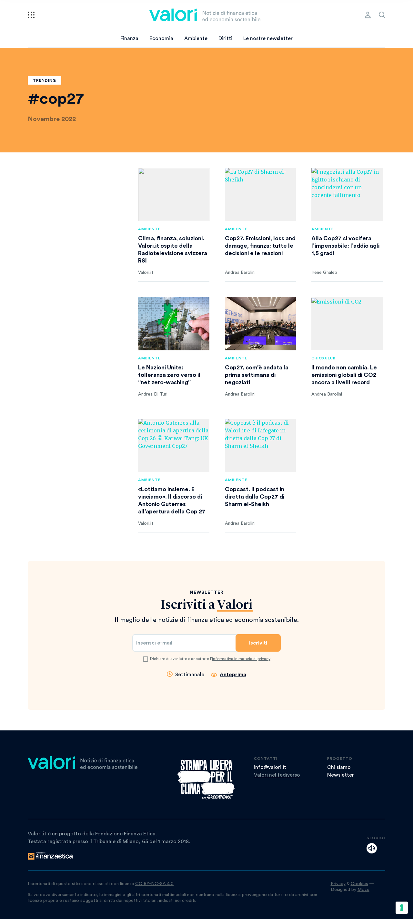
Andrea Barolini (240, 272)
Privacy (338, 884)
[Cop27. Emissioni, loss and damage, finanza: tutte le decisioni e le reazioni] (260, 194)
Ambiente (195, 38)
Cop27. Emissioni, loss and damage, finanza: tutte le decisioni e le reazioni (260, 245)
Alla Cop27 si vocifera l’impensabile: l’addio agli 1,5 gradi (345, 245)
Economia (161, 38)
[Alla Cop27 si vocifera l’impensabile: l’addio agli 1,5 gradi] (347, 194)
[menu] (31, 14)
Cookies (359, 884)
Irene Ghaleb (324, 272)
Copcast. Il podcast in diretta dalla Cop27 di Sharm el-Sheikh (254, 496)
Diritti (225, 38)
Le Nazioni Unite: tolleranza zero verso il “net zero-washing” (169, 375)
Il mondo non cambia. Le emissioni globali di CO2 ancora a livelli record (344, 375)
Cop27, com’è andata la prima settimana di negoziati (256, 375)
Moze (363, 889)
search (382, 15)
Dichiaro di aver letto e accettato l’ (210, 659)
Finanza (129, 38)
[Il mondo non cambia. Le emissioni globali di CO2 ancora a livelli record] (347, 323)
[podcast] (372, 848)
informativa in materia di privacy (241, 659)
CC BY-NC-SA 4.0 (154, 884)
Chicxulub (323, 358)
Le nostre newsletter (268, 38)
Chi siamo (339, 767)
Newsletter (340, 775)
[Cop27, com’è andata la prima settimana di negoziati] (260, 323)
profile (368, 15)
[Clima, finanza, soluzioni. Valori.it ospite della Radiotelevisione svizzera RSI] (173, 194)
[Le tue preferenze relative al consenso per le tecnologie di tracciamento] (402, 908)
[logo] (204, 14)
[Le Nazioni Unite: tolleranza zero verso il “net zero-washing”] (173, 323)
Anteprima (233, 674)
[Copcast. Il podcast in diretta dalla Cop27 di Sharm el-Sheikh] (260, 445)
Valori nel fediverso (277, 775)
